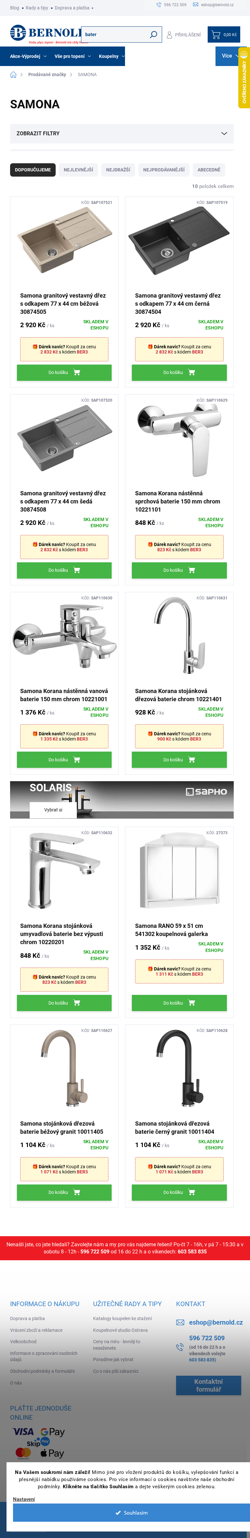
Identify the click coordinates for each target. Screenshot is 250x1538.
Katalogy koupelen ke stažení (122, 1318)
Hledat (153, 34)
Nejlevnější (78, 169)
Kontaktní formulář (208, 1385)
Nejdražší (118, 169)
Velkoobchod (23, 1341)
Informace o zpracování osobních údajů (43, 1356)
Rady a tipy (37, 7)
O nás (16, 1382)
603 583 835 (192, 1252)
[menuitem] (29, 56)
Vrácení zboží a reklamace (36, 1330)
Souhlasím (136, 1512)
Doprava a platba (72, 7)
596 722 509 (94, 1252)
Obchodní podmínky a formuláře (42, 1371)
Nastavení (24, 1499)
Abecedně (209, 169)
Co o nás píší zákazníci (115, 1371)
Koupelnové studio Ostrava (120, 1330)
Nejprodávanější (164, 169)
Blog (14, 7)
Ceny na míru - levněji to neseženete (116, 1345)
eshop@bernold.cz (216, 1322)
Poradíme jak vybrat (113, 1359)
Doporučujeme (33, 169)
